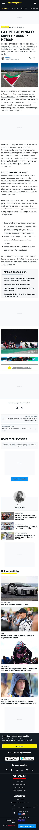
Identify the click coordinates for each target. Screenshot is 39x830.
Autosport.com (19, 787)
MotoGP (22, 259)
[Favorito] (30, 58)
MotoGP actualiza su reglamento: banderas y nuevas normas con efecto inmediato (20, 279)
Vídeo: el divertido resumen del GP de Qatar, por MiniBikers (19, 289)
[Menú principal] (3, 2)
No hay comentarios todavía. (19, 445)
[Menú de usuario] (35, 3)
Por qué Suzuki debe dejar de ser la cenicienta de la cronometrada (20, 295)
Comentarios (20, 799)
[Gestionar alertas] (22, 408)
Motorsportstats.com (19, 790)
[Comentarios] (35, 58)
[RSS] (32, 770)
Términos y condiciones (13, 820)
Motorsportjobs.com (19, 784)
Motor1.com (19, 781)
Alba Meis (8, 57)
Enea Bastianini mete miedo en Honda (17, 284)
